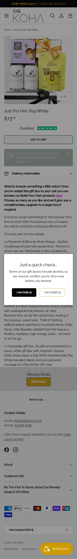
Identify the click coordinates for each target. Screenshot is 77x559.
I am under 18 (52, 292)
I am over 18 (24, 292)
